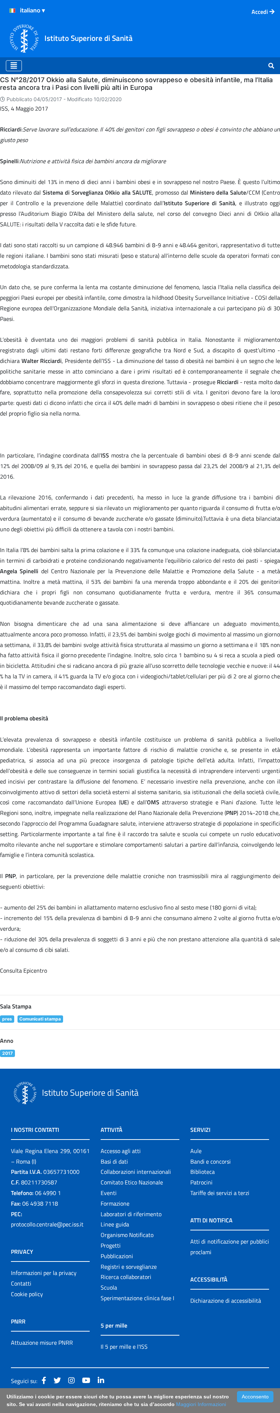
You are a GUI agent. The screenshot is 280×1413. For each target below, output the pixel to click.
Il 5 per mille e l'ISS (124, 1346)
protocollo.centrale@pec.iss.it (47, 1224)
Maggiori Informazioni (201, 1404)
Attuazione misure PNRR (42, 1342)
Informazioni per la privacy (44, 1272)
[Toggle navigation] (14, 65)
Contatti (21, 1283)
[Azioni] (12, 11)
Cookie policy (27, 1294)
